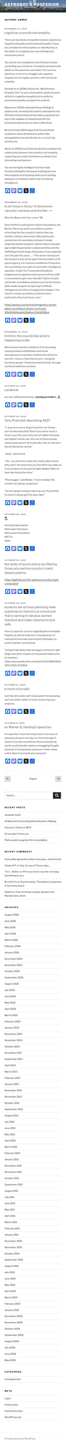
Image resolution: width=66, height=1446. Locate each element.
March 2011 (11, 1222)
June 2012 (10, 1128)
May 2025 (10, 1002)
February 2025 (13, 1021)
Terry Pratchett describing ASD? (27, 420)
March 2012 (11, 1147)
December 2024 (13, 1034)
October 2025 (12, 971)
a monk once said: (17, 689)
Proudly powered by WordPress (20, 1438)
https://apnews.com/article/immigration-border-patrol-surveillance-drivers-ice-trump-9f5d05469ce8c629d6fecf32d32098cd (31, 308)
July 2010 (10, 1272)
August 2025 (12, 983)
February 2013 (12, 1078)
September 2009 (14, 1335)
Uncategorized (13, 1379)
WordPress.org (13, 1417)
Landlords (11, 390)
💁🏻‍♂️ (6, 518)
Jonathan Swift (13, 815)
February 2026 (13, 946)
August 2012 (11, 1115)
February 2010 (12, 1303)
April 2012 (10, 1140)
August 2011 (11, 1191)
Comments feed (13, 1411)
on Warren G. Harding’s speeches (27, 727)
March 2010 (11, 1297)
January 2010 (12, 1310)
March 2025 (11, 1015)
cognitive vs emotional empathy (27, 33)
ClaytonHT (10, 865)
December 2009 (14, 1316)
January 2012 (12, 1159)
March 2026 (11, 940)
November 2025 (13, 965)
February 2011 (12, 1228)
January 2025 (12, 1027)
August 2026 (12, 914)
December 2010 (13, 1241)
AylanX (8, 892)
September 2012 (14, 1109)
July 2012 (10, 1122)
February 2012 (12, 1153)
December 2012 (13, 1090)
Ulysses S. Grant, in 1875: (18, 827)
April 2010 (10, 1291)
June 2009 (10, 1354)
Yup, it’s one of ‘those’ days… (35, 865)
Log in (8, 1398)
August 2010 (12, 1266)
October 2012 (12, 1103)
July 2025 (10, 990)
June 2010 (10, 1278)
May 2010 (10, 1285)
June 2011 (10, 1203)
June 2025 (10, 996)
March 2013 (11, 1071)
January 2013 (12, 1084)
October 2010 (12, 1253)
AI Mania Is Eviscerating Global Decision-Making (30, 821)
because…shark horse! (49, 859)
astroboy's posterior (32, 4)
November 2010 (13, 1247)
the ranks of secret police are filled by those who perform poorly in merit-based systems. (30, 568)
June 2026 (10, 921)
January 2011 (11, 1234)
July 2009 (10, 1347)
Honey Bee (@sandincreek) (19, 859)
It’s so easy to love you (17, 833)
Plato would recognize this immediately (26, 840)
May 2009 (10, 1360)
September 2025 (14, 977)
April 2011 (10, 1216)
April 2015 (10, 1065)
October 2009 (12, 1328)
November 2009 (14, 1322)
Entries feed (11, 1404)
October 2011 (12, 1178)
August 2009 (12, 1341)
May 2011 (10, 1209)
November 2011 (13, 1172)
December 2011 (13, 1165)
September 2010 (14, 1259)
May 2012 (10, 1134)
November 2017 (13, 1052)
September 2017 (14, 1059)
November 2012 (13, 1096)
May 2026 (10, 927)
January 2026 (12, 952)
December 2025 (13, 958)
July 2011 (9, 1197)
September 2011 (14, 1184)
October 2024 (12, 1046)
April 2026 (10, 933)
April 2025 (10, 1009)
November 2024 (13, 1040)
